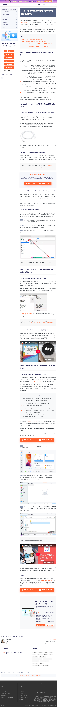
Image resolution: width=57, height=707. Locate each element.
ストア (51, 4)
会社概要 (20, 686)
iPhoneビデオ (35, 661)
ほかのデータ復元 (5, 27)
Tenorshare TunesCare (26, 313)
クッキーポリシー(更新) (23, 697)
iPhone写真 (35, 656)
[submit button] (48, 687)
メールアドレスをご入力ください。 (42, 687)
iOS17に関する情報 (5, 689)
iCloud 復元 (4, 19)
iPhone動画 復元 (5, 17)
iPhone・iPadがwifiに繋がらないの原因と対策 (15, 653)
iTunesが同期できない (25, 22)
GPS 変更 (45, 654)
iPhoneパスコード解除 (37, 658)
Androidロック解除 (47, 658)
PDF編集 (40, 652)
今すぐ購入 (10, 54)
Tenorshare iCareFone (37, 174)
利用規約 (20, 689)
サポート (45, 4)
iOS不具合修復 (45, 665)
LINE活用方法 (4, 695)
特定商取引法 (21, 699)
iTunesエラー (39, 17)
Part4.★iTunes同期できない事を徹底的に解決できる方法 (35, 46)
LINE (51, 654)
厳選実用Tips (3, 686)
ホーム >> (4, 672)
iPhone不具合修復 (4, 691)
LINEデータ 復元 (5, 24)
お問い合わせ (21, 691)
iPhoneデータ (42, 656)
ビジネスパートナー (23, 693)
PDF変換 (34, 652)
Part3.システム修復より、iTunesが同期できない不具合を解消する (37, 44)
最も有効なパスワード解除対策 (7, 697)
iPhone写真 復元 (5, 12)
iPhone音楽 (35, 663)
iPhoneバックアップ (44, 661)
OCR (46, 652)
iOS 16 (39, 654)
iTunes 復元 (4, 22)
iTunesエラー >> (9, 672)
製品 (39, 4)
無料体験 (10, 51)
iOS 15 (34, 654)
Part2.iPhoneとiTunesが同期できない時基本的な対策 (34, 41)
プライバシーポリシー (23, 695)
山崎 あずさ (24, 17)
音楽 (38, 612)
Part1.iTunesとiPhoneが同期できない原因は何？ (33, 39)
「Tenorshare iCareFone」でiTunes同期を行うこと (42, 322)
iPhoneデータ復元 (36, 665)
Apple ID (41, 663)
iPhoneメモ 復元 (5, 14)
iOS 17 (51, 652)
